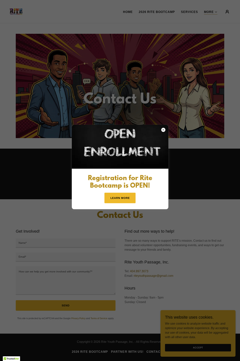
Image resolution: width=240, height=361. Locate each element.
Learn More (120, 197)
